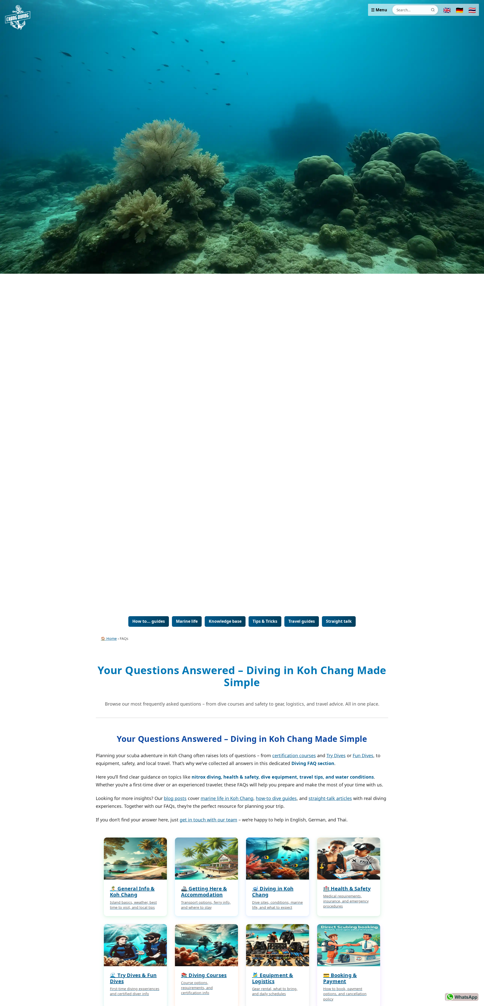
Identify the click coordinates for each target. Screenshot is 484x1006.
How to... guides (148, 621)
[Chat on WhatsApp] (462, 997)
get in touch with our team (208, 820)
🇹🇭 (472, 10)
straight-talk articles (330, 798)
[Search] (433, 9)
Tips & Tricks (265, 621)
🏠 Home (109, 638)
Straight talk (339, 621)
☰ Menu (379, 10)
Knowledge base (225, 621)
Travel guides (301, 621)
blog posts (175, 798)
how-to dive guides (276, 798)
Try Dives (336, 755)
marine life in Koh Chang (227, 798)
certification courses (294, 755)
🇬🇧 (447, 10)
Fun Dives (363, 755)
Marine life (187, 621)
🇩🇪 (459, 10)
